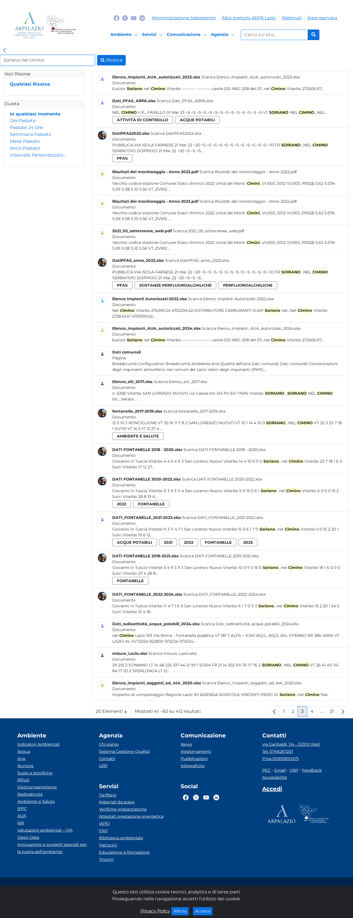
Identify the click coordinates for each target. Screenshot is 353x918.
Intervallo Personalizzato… (38, 155)
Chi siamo (109, 744)
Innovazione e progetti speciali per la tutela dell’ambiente (52, 848)
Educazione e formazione (124, 852)
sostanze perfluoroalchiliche (175, 285)
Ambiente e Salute (36, 801)
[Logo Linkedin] (142, 17)
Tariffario (107, 795)
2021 (168, 542)
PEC (266, 770)
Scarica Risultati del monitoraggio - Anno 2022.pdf (248, 171)
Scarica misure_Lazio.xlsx (172, 653)
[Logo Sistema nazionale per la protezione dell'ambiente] (61, 25)
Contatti (107, 758)
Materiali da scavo (117, 802)
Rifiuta (181, 911)
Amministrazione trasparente (184, 17)
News (186, 744)
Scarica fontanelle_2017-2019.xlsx (194, 411)
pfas (122, 158)
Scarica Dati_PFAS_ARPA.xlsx (185, 100)
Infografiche (193, 765)
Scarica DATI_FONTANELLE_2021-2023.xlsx (222, 517)
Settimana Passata (30, 134)
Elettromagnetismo (37, 787)
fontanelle (151, 504)
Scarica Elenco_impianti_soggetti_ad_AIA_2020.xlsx (252, 682)
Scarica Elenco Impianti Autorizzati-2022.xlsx (231, 298)
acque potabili (197, 119)
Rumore (25, 765)
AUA (21, 815)
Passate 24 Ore (26, 127)
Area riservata (322, 17)
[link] (4, 50)
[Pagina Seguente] (343, 711)
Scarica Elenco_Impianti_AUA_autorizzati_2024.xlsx (251, 328)
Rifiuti (23, 779)
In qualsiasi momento (35, 114)
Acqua (23, 751)
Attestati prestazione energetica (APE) (131, 820)
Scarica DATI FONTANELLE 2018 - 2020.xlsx (224, 449)
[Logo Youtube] (133, 17)
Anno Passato (25, 148)
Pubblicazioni (194, 758)
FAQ (103, 830)
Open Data (28, 837)
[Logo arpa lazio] (29, 25)
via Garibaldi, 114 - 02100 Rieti (291, 744)
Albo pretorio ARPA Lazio (249, 17)
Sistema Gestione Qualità (124, 751)
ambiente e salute (138, 436)
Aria (21, 758)
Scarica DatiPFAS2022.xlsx (176, 133)
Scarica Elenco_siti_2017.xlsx (180, 381)
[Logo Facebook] (116, 17)
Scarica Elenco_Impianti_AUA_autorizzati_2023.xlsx (250, 77)
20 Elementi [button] (113, 713)
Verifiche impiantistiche (123, 809)
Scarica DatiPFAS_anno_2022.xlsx (197, 260)
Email (280, 770)
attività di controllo (142, 119)
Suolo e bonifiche (34, 773)
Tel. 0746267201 (277, 751)
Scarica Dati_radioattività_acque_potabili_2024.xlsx (250, 623)
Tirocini (106, 859)
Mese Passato (25, 141)
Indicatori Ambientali (38, 744)
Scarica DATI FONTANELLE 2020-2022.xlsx (222, 479)
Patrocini (108, 845)
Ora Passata (22, 120)
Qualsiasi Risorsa (30, 84)
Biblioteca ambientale (121, 837)
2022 (121, 504)
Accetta (204, 911)
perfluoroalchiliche (247, 285)
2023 (248, 542)
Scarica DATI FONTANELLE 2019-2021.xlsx (219, 555)
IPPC (22, 808)
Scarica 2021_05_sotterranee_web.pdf (208, 230)
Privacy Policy (155, 911)
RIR (20, 823)
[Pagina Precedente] (274, 711)
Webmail (291, 17)
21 (334, 713)
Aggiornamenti (196, 751)
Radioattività (29, 794)
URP (103, 765)
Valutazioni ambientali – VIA (45, 830)
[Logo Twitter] (125, 17)
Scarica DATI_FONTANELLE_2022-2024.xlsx (224, 594)
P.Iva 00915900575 (280, 758)
